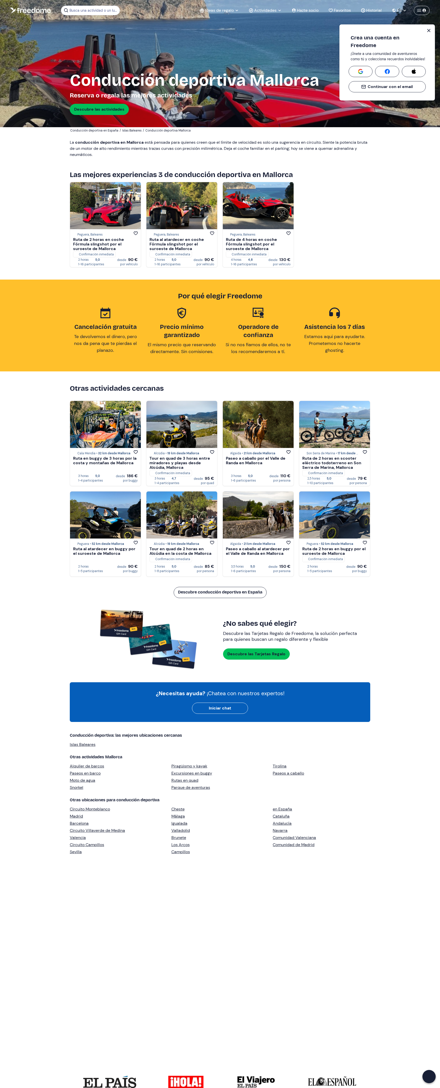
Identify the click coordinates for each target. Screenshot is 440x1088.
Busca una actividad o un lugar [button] (94, 10)
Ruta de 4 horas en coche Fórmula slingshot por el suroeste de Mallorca (251, 244)
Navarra (280, 830)
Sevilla (76, 851)
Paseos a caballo (288, 773)
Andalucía (282, 823)
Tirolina (279, 766)
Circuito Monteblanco (90, 809)
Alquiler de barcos (87, 766)
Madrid (76, 816)
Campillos (180, 851)
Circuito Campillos (87, 844)
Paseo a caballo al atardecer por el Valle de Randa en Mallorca (258, 551)
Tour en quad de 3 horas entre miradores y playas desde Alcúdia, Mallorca (179, 463)
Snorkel (76, 787)
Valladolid (180, 830)
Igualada (179, 823)
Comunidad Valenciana (294, 837)
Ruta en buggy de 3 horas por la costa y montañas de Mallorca (104, 461)
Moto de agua (82, 780)
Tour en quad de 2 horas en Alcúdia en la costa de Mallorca (180, 551)
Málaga (178, 816)
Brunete (178, 837)
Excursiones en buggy (191, 773)
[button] (429, 1076)
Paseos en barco (85, 773)
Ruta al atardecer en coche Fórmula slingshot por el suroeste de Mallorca (176, 244)
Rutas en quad (184, 780)
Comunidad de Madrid (293, 844)
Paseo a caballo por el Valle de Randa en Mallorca (255, 461)
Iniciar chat (220, 708)
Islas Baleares (82, 744)
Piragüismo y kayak (189, 766)
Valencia (78, 837)
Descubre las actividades (99, 109)
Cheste (178, 809)
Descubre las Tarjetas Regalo (256, 654)
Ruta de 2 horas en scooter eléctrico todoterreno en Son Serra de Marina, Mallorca (331, 463)
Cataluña (281, 816)
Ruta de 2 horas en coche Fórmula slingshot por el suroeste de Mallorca (98, 244)
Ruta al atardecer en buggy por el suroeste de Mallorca (104, 551)
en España (282, 809)
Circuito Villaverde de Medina (97, 830)
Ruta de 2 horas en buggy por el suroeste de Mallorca (334, 551)
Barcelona (79, 823)
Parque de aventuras (190, 787)
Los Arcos (180, 844)
